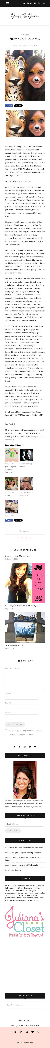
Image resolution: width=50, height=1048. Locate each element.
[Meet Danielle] (25, 780)
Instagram (34, 436)
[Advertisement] (27, 946)
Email (8, 703)
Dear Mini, (9, 515)
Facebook (9, 439)
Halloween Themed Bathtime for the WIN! (24, 847)
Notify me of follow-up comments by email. (25, 730)
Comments (25, 531)
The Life (25, 35)
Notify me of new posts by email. (21, 735)
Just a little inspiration (25, 493)
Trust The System (13, 870)
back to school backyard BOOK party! (21, 865)
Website (8, 713)
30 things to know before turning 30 (22, 605)
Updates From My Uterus (17, 556)
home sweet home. (14, 645)
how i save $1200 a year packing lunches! (10, 468)
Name (8, 693)
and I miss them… (9, 493)
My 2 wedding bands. (26, 465)
